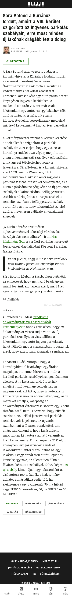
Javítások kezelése (20, 567)
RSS (34, 573)
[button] (12, 503)
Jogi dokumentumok (48, 567)
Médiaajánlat (20, 573)
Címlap (21, 594)
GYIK (14, 561)
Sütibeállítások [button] (50, 573)
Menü (7, 594)
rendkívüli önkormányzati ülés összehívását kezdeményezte (27, 322)
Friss (36, 594)
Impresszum (49, 561)
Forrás (9, 310)
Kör (51, 594)
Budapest (16, 51)
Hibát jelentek (29, 561)
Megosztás (17, 61)
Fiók (65, 594)
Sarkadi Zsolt (18, 48)
